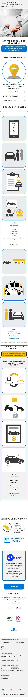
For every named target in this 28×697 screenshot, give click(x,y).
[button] (14, 57)
